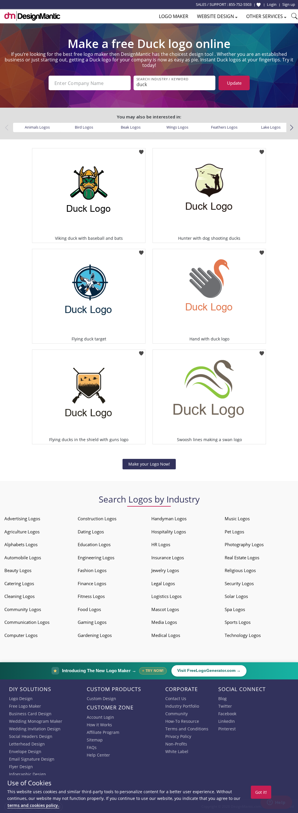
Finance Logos (92, 583)
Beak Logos (131, 127)
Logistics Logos (166, 596)
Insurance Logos (167, 557)
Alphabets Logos (21, 544)
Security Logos (239, 583)
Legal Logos (163, 583)
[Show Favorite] (258, 4)
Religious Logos (240, 570)
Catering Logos (19, 583)
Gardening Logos (95, 635)
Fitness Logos (91, 596)
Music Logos (237, 518)
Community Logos (22, 609)
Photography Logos (244, 544)
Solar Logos (236, 596)
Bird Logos (84, 127)
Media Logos (164, 622)
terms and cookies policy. (33, 805)
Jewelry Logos (165, 570)
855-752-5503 (240, 4)
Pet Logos (234, 532)
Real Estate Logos (242, 557)
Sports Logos (238, 622)
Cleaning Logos (19, 596)
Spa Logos (235, 609)
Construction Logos (97, 518)
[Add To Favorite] (141, 150)
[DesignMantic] (32, 16)
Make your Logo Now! (149, 464)
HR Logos (160, 544)
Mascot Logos (165, 609)
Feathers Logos (224, 127)
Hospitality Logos (168, 532)
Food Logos (89, 609)
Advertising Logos (22, 518)
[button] (291, 128)
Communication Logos (26, 622)
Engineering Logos (96, 557)
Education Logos (94, 544)
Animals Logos (37, 127)
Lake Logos (271, 127)
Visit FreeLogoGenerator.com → (209, 670)
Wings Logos (177, 127)
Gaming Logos (92, 622)
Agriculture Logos (22, 532)
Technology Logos (243, 635)
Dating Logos (91, 532)
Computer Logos (21, 635)
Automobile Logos (22, 557)
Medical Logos (165, 635)
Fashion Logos (92, 570)
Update (234, 83)
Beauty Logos (17, 570)
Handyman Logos (169, 518)
